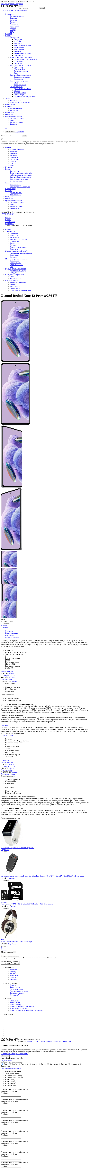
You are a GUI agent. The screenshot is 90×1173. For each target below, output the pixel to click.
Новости (8, 34)
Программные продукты (19, 81)
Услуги (8, 98)
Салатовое (25, 1064)
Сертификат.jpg (7, 679)
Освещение (18, 63)
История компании (17, 16)
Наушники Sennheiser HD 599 (12, 941)
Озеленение (18, 61)
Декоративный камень (22, 89)
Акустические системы (23, 45)
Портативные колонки (22, 53)
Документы (9, 635)
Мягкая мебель (19, 69)
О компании (9, 14)
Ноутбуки (17, 51)
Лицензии (13, 18)
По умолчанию (6, 1060)
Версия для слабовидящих (12, 4)
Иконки (12, 120)
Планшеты (18, 41)
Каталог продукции (17, 987)
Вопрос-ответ (10, 104)
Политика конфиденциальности (22, 1006)
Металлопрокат (20, 93)
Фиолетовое (5, 1066)
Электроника (15, 38)
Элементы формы (16, 122)
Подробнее (5, 850)
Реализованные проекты (19, 991)
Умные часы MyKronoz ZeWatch (13, 848)
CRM (16, 83)
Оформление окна (21, 71)
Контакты (9, 114)
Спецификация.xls (8, 675)
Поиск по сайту (15, 1004)
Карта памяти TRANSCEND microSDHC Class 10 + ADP (22, 904)
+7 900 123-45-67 (7, 10)
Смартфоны (18, 40)
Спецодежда (18, 79)
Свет (16, 73)
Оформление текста (17, 118)
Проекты (8, 106)
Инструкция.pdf (7, 672)
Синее (6, 1064)
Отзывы (13, 28)
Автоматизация (20, 85)
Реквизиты (14, 24)
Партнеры (13, 20)
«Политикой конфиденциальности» (14, 1054)
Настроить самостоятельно (11, 1068)
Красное (64, 1064)
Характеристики (11, 633)
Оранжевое (54, 1064)
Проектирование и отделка (20, 102)
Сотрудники (14, 26)
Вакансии (13, 22)
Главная (8, 218)
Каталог (8, 36)
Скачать (11, 674)
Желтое (43, 1064)
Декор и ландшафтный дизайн (21, 57)
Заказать (4, 625)
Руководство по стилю (13, 116)
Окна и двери (19, 95)
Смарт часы (18, 55)
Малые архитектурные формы (25, 59)
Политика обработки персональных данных (26, 1010)
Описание (9, 631)
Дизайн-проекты (16, 108)
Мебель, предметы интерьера (21, 65)
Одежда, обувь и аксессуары (20, 75)
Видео (12, 32)
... (6, 128)
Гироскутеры (19, 47)
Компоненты (14, 124)
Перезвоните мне (20, 10)
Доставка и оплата (12, 637)
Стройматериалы (16, 87)
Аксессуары (18, 43)
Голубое (15, 1064)
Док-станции (19, 49)
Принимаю (5, 1056)
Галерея (12, 30)
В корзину (5, 627)
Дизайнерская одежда (22, 77)
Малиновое (75, 1064)
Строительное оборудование (24, 97)
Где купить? (14, 995)
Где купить (9, 112)
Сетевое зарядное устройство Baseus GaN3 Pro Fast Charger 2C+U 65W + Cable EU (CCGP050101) (37, 876)
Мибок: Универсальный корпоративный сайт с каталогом (49, 1041)
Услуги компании (16, 989)
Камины (17, 91)
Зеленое (35, 1064)
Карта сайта (15, 132)
